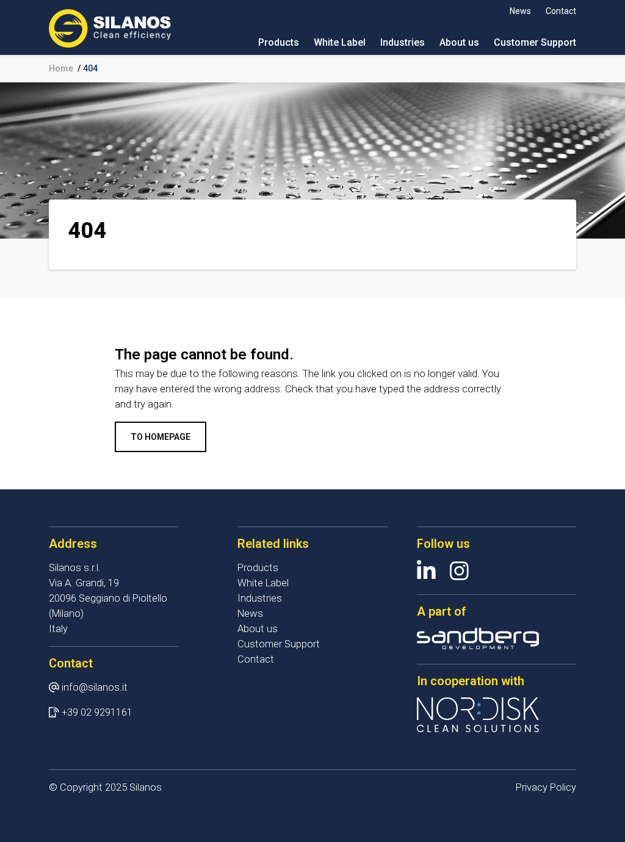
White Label (340, 42)
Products (278, 42)
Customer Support (535, 42)
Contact (561, 11)
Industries (402, 42)
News (520, 11)
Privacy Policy (546, 787)
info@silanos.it (95, 687)
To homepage (160, 437)
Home (61, 68)
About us (459, 42)
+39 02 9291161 (97, 712)
